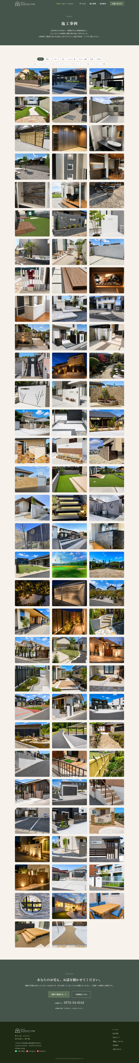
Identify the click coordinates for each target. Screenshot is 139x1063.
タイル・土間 (83, 59)
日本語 (58, 4)
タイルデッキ (53, 64)
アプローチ (74, 64)
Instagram (32, 1051)
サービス (82, 3)
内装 (91, 59)
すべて (40, 59)
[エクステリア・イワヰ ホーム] (25, 3)
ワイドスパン (96, 64)
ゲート (82, 64)
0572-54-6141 (74, 1002)
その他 (98, 59)
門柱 (47, 59)
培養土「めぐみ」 (118, 1041)
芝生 (35, 64)
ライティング (64, 64)
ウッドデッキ (43, 64)
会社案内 (103, 3)
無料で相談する (59, 994)
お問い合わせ (117, 3)
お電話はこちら (81, 994)
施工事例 (93, 3)
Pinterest (42, 1051)
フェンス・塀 (71, 59)
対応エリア (116, 1037)
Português (70, 4)
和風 (104, 64)
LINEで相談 (21, 1051)
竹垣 (88, 64)
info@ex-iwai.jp (20, 1048)
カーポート (55, 59)
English (63, 4)
